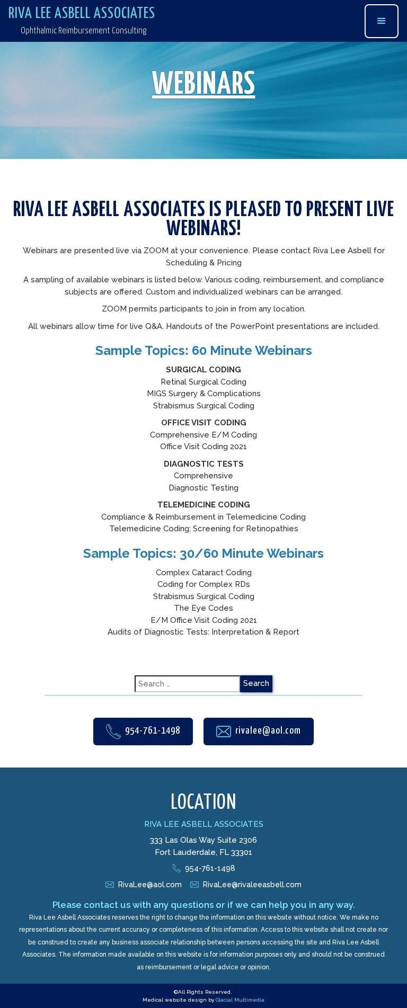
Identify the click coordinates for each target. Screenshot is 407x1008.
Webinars (203, 85)
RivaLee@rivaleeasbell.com (252, 884)
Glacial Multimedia (240, 1000)
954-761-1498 (210, 868)
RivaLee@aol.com (150, 884)
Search (256, 683)
